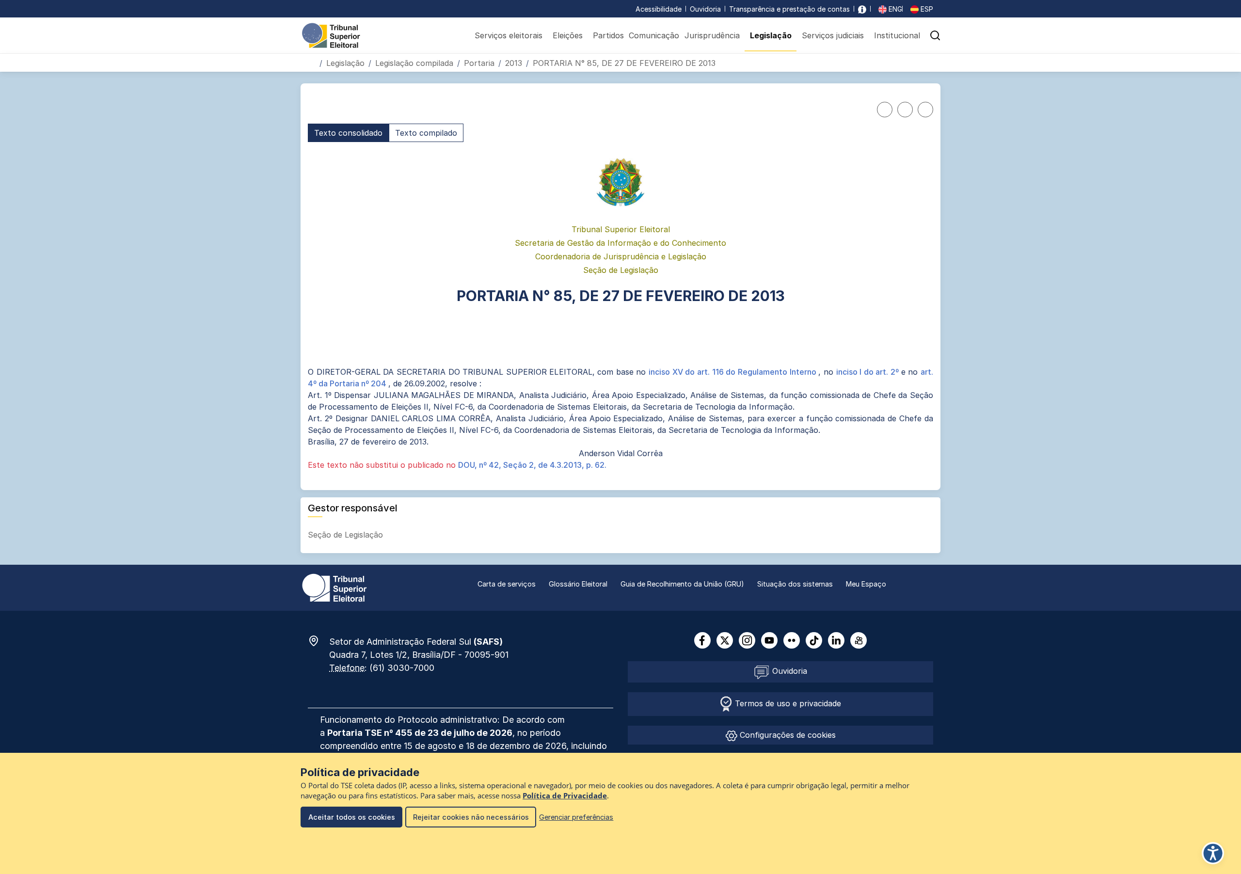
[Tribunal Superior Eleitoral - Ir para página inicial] (331, 35)
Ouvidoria (705, 9)
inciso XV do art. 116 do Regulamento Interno (733, 372)
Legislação (345, 63)
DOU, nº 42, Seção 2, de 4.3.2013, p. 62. (532, 465)
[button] (935, 35)
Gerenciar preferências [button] (576, 817)
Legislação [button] (771, 35)
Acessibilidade (659, 9)
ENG (894, 9)
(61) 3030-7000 (401, 668)
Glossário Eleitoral (578, 584)
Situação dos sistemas (795, 584)
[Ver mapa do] (318, 641)
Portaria (479, 63)
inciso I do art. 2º (868, 372)
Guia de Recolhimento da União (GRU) (682, 584)
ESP (926, 9)
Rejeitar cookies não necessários (471, 817)
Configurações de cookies (786, 735)
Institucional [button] (897, 35)
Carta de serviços (506, 584)
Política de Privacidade (565, 795)
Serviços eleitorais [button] (508, 35)
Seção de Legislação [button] (346, 535)
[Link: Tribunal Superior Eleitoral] (334, 587)
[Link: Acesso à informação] (862, 9)
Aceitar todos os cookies (351, 817)
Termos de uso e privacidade (786, 703)
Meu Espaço (866, 584)
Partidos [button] (608, 35)
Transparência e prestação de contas (789, 9)
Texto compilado (426, 133)
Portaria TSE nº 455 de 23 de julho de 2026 (419, 733)
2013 (513, 63)
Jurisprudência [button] (712, 35)
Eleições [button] (568, 35)
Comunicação (654, 35)
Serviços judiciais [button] (833, 35)
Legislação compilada (414, 63)
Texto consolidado (348, 133)
